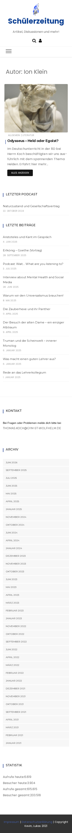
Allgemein (14, 135)
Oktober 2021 (15, 704)
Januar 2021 (13, 743)
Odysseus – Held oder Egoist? (33, 141)
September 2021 (16, 711)
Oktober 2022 (15, 634)
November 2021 (16, 696)
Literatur (28, 135)
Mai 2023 (11, 587)
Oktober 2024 (15, 524)
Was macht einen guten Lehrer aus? (29, 359)
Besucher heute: (15, 783)
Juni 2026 (11, 462)
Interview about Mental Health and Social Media (33, 279)
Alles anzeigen (20, 172)
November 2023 (16, 563)
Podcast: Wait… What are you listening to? (33, 264)
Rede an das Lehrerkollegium (24, 372)
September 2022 (16, 641)
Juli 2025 (11, 477)
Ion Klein (21, 127)
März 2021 (12, 727)
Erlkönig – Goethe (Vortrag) (22, 250)
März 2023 (12, 602)
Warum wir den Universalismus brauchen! (33, 295)
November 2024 (16, 517)
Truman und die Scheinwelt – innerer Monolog (30, 343)
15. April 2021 (56, 126)
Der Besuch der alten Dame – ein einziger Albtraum (33, 325)
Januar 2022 (14, 680)
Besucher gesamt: (16, 795)
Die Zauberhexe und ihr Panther (26, 309)
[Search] (34, 40)
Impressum (11, 822)
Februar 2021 (14, 735)
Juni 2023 (11, 579)
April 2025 (12, 501)
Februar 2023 (15, 610)
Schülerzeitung (36, 21)
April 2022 (12, 657)
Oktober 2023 (15, 571)
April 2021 (12, 719)
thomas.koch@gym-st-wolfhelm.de (32, 428)
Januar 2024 (14, 548)
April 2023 (12, 594)
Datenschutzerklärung (37, 822)
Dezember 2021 (15, 688)
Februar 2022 (15, 672)
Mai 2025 (11, 493)
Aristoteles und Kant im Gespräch (27, 237)
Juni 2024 (11, 532)
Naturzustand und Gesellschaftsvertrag (31, 206)
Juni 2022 (11, 649)
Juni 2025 (11, 485)
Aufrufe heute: (13, 777)
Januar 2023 (14, 618)
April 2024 (12, 540)
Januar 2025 (14, 509)
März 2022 (12, 665)
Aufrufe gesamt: (15, 789)
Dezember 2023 (16, 555)
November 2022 (16, 626)
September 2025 (16, 470)
